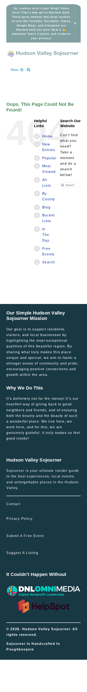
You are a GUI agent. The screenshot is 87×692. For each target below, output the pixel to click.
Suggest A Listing (22, 553)
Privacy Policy (19, 518)
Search (48, 262)
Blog (46, 207)
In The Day (45, 234)
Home (47, 136)
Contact (13, 504)
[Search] (30, 70)
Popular (49, 158)
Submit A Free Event (25, 536)
